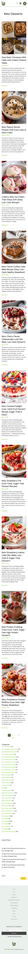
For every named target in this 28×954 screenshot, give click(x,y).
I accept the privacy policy (14, 936)
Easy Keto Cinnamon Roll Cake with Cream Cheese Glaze (14, 60)
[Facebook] (20, 3)
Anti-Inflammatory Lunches (9, 762)
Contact (14, 916)
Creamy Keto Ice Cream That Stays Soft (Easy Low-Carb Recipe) (13, 199)
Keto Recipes (5, 821)
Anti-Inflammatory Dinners (9, 757)
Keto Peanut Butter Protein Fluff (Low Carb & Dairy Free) (14, 130)
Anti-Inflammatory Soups (8, 772)
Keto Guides (5, 818)
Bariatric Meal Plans (7, 780)
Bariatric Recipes (6, 782)
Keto (14, 891)
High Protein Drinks (7, 800)
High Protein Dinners (7, 798)
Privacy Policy (14, 919)
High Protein (14, 897)
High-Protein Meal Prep (8, 811)
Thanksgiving (5, 829)
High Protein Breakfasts (8, 793)
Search (3, 876)
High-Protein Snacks (7, 813)
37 (18, 735)
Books (3, 788)
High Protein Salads (7, 806)
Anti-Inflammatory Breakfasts (10, 749)
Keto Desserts (5, 816)
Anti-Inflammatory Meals (8, 764)
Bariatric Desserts (6, 777)
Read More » (5, 85)
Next (14, 738)
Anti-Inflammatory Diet (8, 754)
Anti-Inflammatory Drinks (8, 759)
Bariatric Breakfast (6, 775)
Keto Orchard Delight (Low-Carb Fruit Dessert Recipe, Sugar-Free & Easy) (13, 410)
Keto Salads (5, 824)
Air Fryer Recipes (6, 746)
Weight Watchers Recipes (8, 831)
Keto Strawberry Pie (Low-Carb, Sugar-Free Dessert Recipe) (13, 483)
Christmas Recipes (7, 790)
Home (14, 889)
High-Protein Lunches (7, 808)
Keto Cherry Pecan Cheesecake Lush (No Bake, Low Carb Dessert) (13, 339)
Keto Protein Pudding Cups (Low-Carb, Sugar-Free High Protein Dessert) (14, 631)
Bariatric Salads (6, 785)
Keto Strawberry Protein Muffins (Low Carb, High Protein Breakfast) (13, 702)
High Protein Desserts (7, 795)
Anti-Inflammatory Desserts (9, 752)
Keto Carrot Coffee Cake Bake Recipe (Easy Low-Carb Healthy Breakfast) (13, 269)
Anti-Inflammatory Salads (8, 767)
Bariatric (14, 894)
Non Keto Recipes (6, 826)
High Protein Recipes (7, 803)
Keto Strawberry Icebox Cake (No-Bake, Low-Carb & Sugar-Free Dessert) (13, 556)
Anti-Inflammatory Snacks (9, 770)
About (14, 913)
